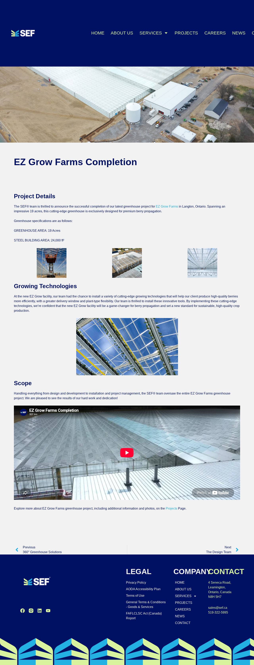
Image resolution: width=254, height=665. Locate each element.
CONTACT (182, 623)
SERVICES (151, 32)
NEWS (238, 32)
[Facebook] (22, 610)
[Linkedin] (39, 610)
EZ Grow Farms (167, 206)
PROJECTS (186, 32)
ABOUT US (122, 32)
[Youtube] (48, 610)
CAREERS (215, 32)
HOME (97, 32)
